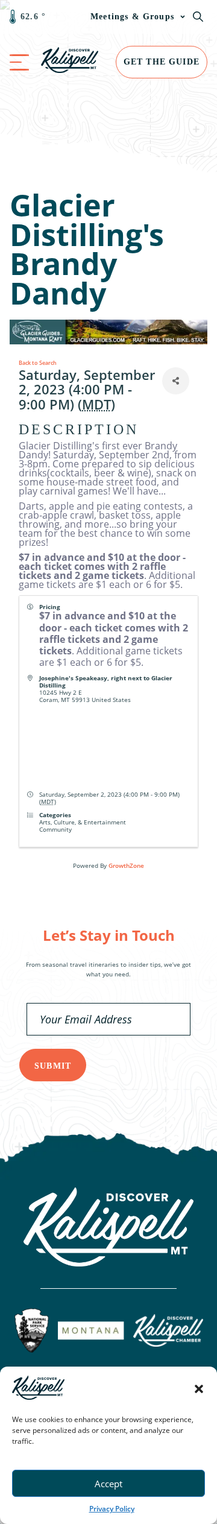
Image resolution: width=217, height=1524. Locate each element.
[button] (199, 1389)
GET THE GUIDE (162, 61)
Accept (108, 1484)
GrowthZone (126, 865)
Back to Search (38, 363)
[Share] (175, 380)
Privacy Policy (111, 1508)
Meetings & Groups (132, 16)
